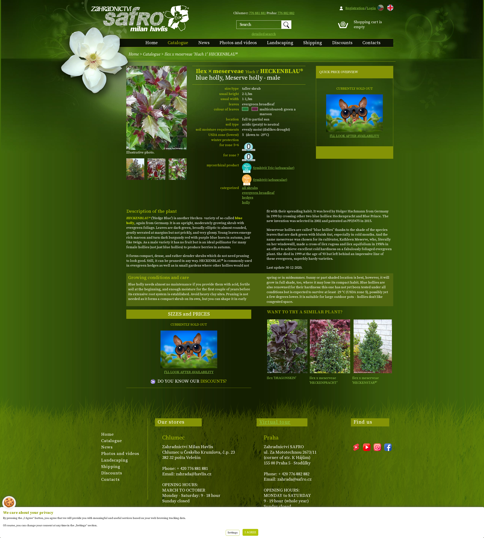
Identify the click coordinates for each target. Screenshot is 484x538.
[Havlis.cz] (140, 18)
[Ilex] (287, 346)
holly (246, 202)
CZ (380, 7)
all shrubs (250, 188)
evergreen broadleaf (258, 193)
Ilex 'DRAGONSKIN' (281, 378)
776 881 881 (257, 13)
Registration (355, 8)
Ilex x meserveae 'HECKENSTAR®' (365, 380)
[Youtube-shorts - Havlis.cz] (356, 449)
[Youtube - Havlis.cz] (366, 449)
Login (371, 8)
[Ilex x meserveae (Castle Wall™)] (372, 346)
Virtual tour (275, 422)
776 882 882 (286, 13)
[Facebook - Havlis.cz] (388, 449)
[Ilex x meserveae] (330, 346)
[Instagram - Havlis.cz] (377, 449)
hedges (247, 197)
